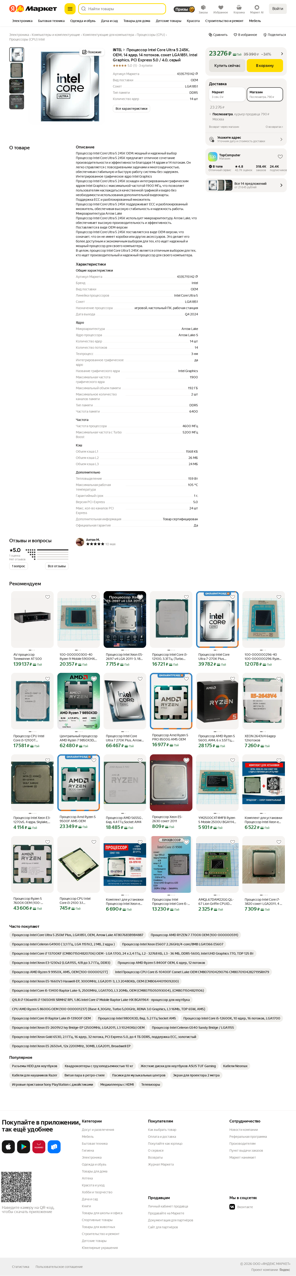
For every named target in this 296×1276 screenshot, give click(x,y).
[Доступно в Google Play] (23, 1152)
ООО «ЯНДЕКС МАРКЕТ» (271, 1264)
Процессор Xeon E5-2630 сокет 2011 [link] (167, 819)
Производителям (242, 1143)
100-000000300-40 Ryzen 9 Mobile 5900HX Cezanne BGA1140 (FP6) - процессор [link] (78, 657)
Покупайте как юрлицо (165, 1143)
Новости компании (243, 1130)
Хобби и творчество (97, 1192)
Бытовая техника (95, 1143)
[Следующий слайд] (98, 86)
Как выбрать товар (162, 1130)
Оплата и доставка (162, 1136)
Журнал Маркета (161, 1164)
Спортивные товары (97, 1220)
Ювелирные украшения (100, 1248)
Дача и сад (90, 1199)
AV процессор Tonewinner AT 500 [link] (27, 657)
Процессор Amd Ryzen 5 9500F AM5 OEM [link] (78, 819)
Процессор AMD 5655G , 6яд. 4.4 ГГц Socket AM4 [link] (124, 820)
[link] (77, 935)
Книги (86, 1206)
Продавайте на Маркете (166, 1213)
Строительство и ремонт (101, 1234)
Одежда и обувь (94, 1164)
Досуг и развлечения (98, 1130)
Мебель (88, 1136)
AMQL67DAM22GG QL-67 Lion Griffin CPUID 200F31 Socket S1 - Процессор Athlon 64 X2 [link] (216, 902)
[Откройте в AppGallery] (38, 1152)
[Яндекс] (284, 1270)
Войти (277, 8)
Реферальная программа (248, 1136)
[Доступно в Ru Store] (54, 1152)
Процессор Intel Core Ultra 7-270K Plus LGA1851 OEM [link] (213, 657)
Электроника (92, 1157)
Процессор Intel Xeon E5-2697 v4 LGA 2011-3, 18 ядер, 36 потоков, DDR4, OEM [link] (124, 657)
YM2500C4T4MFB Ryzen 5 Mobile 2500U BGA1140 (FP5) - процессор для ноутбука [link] (217, 820)
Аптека (87, 1178)
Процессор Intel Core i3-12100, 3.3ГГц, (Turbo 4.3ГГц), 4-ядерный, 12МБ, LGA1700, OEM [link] (170, 657)
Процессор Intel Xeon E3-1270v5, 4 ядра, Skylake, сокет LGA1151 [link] (32, 820)
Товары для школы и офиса (102, 1213)
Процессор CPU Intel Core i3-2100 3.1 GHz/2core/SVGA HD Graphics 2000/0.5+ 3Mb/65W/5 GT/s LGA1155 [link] (75, 901)
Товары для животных (98, 1227)
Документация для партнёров (170, 1220)
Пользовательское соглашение (59, 1267)
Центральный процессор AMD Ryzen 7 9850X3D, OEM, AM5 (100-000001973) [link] (78, 738)
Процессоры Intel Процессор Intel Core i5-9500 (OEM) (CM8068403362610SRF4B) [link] (171, 902)
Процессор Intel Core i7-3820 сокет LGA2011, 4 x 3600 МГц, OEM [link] (263, 902)
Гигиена (88, 1150)
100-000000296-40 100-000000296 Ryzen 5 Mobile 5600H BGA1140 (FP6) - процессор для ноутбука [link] (264, 657)
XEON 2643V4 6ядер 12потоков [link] (260, 738)
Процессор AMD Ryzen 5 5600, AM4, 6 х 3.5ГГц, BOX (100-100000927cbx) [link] (216, 738)
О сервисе (156, 1150)
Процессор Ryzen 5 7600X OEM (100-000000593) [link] (27, 901)
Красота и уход (93, 1185)
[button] (131, 108)
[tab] (22, 21)
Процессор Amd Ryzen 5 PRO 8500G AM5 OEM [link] (170, 737)
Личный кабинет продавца (168, 1206)
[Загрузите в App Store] (8, 1152)
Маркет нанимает (242, 1157)
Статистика (20, 1267)
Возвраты (155, 1157)
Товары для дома (94, 1171)
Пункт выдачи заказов (246, 1150)
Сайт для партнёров (163, 1227)
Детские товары (94, 1241)
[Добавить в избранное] (47, 597)
